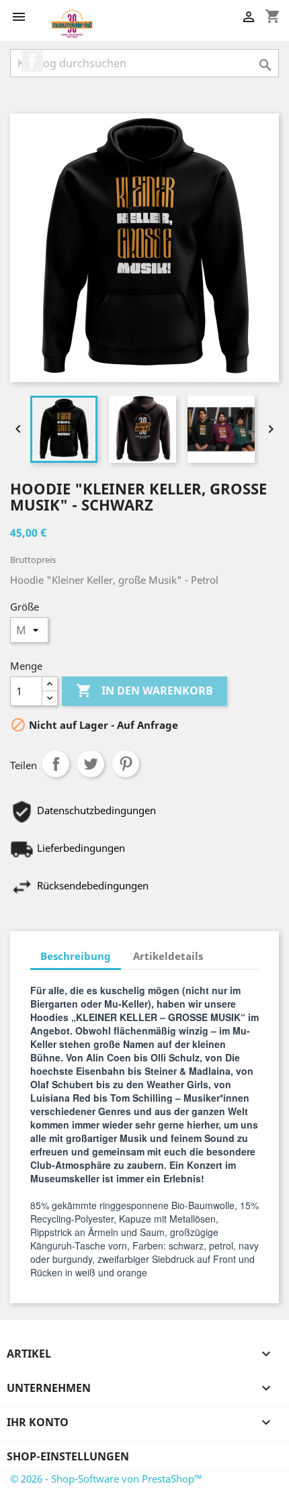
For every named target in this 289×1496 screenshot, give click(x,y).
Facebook (32, 61)
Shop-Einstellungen (68, 1456)
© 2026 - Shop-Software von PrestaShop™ (106, 1478)
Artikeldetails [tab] (168, 956)
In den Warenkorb (144, 691)
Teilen (55, 763)
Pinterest (125, 763)
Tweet (90, 763)
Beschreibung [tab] (75, 956)
